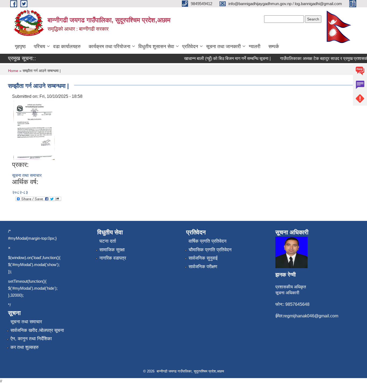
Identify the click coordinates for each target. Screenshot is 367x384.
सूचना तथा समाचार (27, 175)
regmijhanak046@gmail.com (310, 316)
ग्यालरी (254, 46)
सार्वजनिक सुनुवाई (203, 258)
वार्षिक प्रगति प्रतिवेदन (207, 241)
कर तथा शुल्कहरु (24, 347)
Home (13, 71)
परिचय (39, 46)
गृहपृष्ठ (20, 46)
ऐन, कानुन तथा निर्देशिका (31, 338)
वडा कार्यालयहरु (67, 46)
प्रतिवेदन (190, 46)
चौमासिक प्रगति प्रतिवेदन (210, 249)
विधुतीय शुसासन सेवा (156, 46)
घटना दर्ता (107, 241)
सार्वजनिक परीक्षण (203, 266)
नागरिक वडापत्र (112, 258)
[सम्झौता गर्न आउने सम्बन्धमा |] (34, 130)
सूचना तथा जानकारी (223, 46)
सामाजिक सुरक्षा (112, 249)
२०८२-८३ (20, 192)
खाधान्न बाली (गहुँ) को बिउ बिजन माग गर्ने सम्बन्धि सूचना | (224, 58)
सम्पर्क (273, 46)
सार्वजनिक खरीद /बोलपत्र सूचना (37, 330)
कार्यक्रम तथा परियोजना (109, 46)
